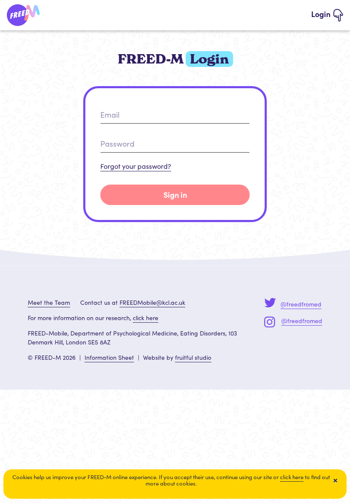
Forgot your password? (135, 166)
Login (321, 14)
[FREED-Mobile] (24, 14)
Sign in (175, 194)
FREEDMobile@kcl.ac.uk (152, 302)
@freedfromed (300, 304)
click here (145, 318)
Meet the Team (49, 302)
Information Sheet (109, 357)
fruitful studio (193, 357)
